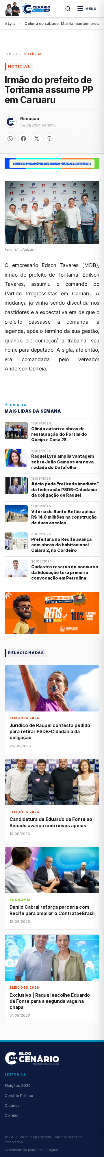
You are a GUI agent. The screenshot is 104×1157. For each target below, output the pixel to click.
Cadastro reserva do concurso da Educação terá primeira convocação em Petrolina (64, 572)
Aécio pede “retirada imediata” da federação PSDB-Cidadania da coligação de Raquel (65, 489)
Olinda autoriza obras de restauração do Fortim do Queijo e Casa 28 (59, 434)
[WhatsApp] (10, 138)
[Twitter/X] (36, 138)
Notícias (33, 54)
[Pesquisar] (68, 8)
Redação (29, 118)
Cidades (12, 1105)
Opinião (11, 1115)
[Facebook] (23, 138)
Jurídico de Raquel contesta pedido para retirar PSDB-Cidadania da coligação (50, 731)
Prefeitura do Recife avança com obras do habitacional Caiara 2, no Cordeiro (61, 545)
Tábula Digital (47, 1150)
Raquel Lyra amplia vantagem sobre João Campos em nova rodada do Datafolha (62, 462)
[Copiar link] (49, 138)
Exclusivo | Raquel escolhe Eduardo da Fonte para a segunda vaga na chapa (50, 1001)
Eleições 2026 (18, 1085)
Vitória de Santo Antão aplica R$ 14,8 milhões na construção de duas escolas (64, 517)
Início (11, 54)
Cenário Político (19, 1095)
